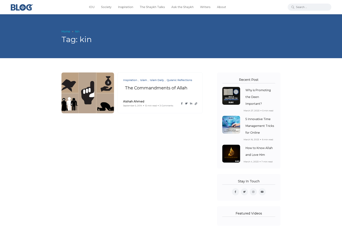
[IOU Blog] (22, 7)
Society (106, 7)
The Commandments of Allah (156, 87)
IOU (92, 7)
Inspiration (125, 7)
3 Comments (166, 105)
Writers (205, 7)
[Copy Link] (196, 104)
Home (65, 31)
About (221, 7)
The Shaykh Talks (152, 7)
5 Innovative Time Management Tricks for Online (259, 125)
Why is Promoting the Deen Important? (258, 97)
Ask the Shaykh (182, 7)
